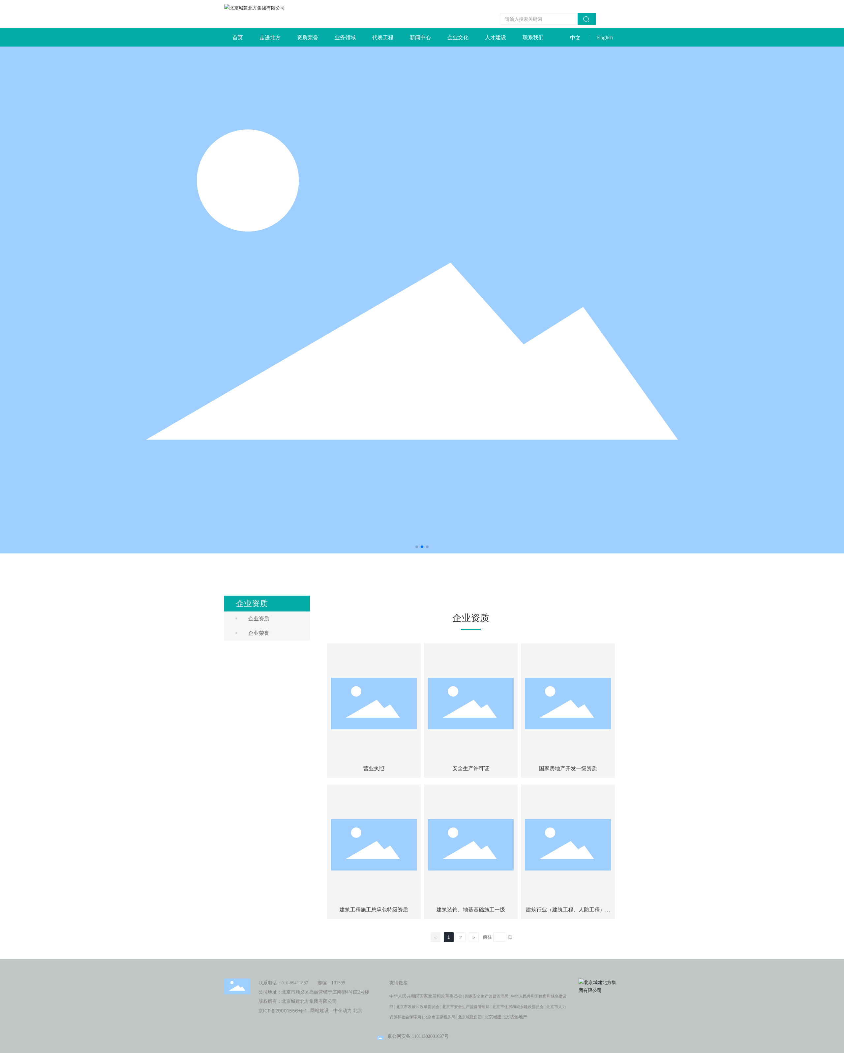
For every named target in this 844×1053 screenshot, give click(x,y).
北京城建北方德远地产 (505, 1016)
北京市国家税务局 (439, 1017)
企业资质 (258, 618)
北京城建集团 (470, 1017)
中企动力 (342, 1010)
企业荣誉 (258, 633)
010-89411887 (295, 982)
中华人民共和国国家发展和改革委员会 (425, 996)
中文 (575, 38)
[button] (416, 546)
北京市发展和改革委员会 (417, 1006)
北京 (357, 1010)
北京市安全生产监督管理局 (466, 1006)
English (605, 37)
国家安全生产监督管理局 (486, 996)
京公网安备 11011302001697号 (418, 1036)
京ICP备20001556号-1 (282, 1010)
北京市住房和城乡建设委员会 (518, 1006)
